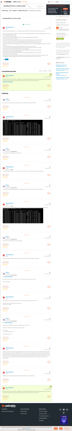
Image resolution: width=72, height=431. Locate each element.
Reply (49, 63)
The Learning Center (44, 415)
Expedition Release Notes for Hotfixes (62, 68)
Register (57, 1)
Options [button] (50, 27)
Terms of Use (23, 413)
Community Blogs (43, 411)
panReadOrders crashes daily (61, 65)
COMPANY (4, 409)
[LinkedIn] (67, 409)
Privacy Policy (28, 428)
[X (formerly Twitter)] (60, 409)
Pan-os (7, 59)
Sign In (62, 1)
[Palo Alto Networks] (11, 406)
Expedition (15, 10)
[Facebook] (63, 412)
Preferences (67, 428)
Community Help (43, 413)
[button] (56, 428)
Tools (10, 10)
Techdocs (41, 420)
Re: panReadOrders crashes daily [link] (35, 10)
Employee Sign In (67, 1)
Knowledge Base (43, 418)
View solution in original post (8, 81)
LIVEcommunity (5, 10)
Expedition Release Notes (60, 70)
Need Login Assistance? (65, 13)
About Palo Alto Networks (8, 411)
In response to (11, 151)
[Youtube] (63, 409)
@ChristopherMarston (8, 276)
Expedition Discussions (22, 10)
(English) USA (51, 1)
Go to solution (27, 24)
